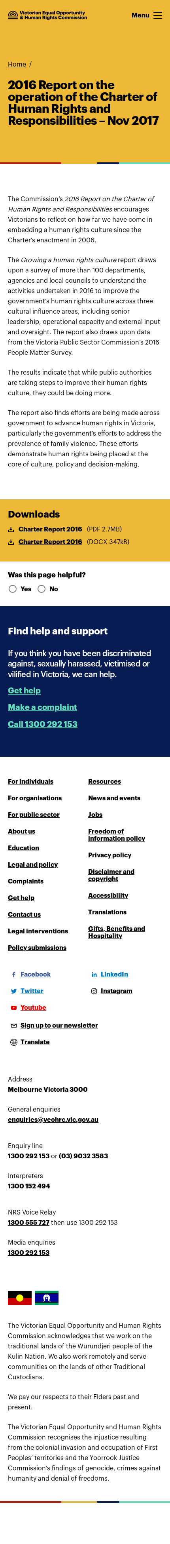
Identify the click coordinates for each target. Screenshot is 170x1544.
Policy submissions (37, 948)
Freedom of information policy (116, 835)
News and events (114, 798)
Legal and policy (33, 865)
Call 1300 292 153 (42, 724)
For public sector (34, 815)
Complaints (25, 881)
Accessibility (108, 896)
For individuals (30, 782)
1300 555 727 (28, 1223)
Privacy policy (109, 855)
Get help (24, 691)
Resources (104, 782)
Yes (25, 589)
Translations (107, 912)
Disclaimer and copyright (111, 875)
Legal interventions (38, 931)
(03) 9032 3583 (83, 1156)
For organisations (35, 798)
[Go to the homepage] (47, 15)
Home (17, 64)
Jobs (95, 815)
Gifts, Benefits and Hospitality (116, 932)
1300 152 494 (29, 1186)
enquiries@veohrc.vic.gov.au (53, 1120)
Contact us (24, 915)
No (53, 589)
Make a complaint (42, 707)
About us (21, 831)
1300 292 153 (28, 1156)
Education (23, 848)
